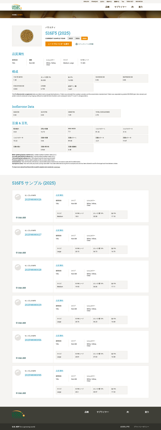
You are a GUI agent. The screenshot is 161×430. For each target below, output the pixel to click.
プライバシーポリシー (141, 427)
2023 (71, 38)
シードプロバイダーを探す (58, 44)
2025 (85, 38)
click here (57, 167)
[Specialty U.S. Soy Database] (20, 7)
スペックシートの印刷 (85, 44)
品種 (107, 7)
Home (14, 15)
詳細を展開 (22, 217)
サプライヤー (120, 7)
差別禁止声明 (124, 427)
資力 (141, 7)
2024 (78, 38)
